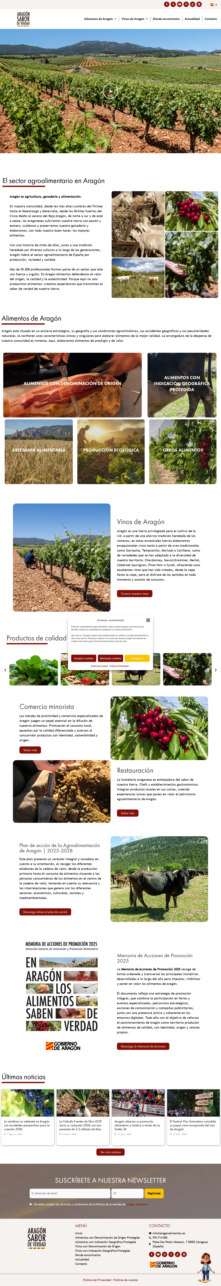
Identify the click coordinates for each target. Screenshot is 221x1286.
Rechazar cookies (110, 658)
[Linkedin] (199, 4)
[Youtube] (179, 4)
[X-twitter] (173, 4)
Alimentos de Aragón (98, 19)
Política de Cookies (99, 666)
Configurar (137, 658)
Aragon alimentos (137, 1204)
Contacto (211, 19)
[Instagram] (186, 4)
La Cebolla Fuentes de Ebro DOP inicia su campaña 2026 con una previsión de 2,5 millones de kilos (80, 1125)
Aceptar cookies (83, 658)
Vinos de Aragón (133, 19)
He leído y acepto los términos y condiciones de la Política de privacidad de (90, 1204)
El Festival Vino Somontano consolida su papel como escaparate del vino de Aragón (193, 1125)
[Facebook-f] (166, 4)
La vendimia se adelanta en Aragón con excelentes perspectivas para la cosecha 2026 (27, 1125)
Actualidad (192, 19)
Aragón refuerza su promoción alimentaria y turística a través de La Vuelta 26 (137, 1125)
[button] (148, 620)
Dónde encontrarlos (166, 19)
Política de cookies (126, 1280)
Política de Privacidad (119, 666)
